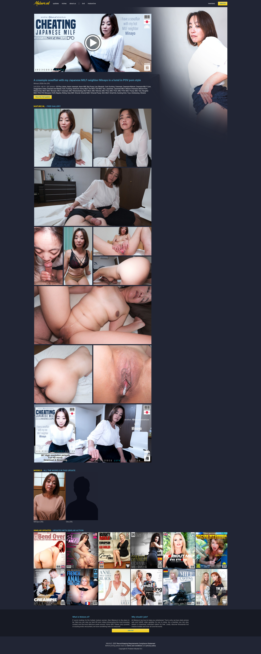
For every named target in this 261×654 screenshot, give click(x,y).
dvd (83, 3)
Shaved (77, 93)
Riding (64, 93)
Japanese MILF (119, 89)
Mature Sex (38, 91)
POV (39, 93)
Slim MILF (105, 93)
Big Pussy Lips (92, 87)
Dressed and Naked (54, 89)
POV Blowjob (46, 93)
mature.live (92, 3)
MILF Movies (96, 91)
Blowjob (101, 87)
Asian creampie (72, 87)
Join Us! (223, 3)
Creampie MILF (141, 87)
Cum (149, 87)
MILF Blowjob (52, 91)
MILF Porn (113, 91)
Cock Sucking (110, 87)
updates (56, 3)
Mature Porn (143, 89)
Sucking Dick (122, 93)
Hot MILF (92, 89)
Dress (44, 89)
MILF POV (121, 91)
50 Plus (59, 87)
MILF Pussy (130, 91)
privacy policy (151, 646)
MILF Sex (138, 91)
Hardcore (75, 89)
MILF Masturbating (76, 91)
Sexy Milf (70, 93)
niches (64, 3)
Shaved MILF (85, 93)
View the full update (42, 97)
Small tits (113, 93)
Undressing (135, 93)
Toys (129, 93)
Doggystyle (38, 89)
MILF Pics (105, 91)
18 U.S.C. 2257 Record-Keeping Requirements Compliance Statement (130, 644)
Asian (64, 87)
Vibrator (143, 93)
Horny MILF (84, 89)
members (211, 3)
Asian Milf (82, 87)
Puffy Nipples (56, 93)
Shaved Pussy (96, 93)
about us (73, 3)
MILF (44, 91)
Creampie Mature (129, 87)
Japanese (109, 89)
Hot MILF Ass (100, 89)
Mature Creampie (132, 89)
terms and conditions (134, 646)
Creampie (118, 87)
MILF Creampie (62, 91)
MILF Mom (87, 91)
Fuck (63, 89)
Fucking (69, 89)
